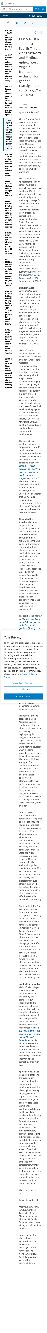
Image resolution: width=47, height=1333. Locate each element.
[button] (18, 22)
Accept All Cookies (23, 696)
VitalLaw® (9, 3)
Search (41, 9)
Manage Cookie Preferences (23, 683)
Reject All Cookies (23, 689)
